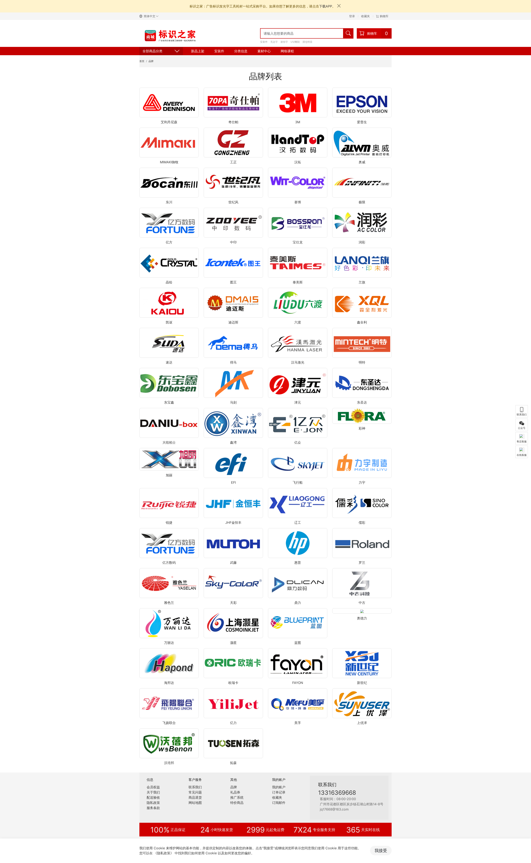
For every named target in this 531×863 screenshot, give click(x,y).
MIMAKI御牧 (169, 162)
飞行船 (298, 482)
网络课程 (287, 51)
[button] (150, 16)
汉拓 (297, 162)
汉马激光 (297, 362)
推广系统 (237, 797)
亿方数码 (169, 562)
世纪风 (233, 202)
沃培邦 (169, 763)
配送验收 (153, 797)
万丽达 (169, 643)
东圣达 (362, 402)
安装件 (264, 41)
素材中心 (264, 51)
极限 (362, 202)
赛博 (297, 202)
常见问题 (195, 792)
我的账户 (278, 787)
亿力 (233, 723)
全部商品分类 (152, 51)
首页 (141, 61)
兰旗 (362, 282)
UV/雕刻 (295, 41)
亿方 (169, 242)
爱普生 (362, 122)
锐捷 (169, 522)
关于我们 (153, 792)
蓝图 (297, 643)
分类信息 (240, 51)
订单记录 (278, 792)
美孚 (297, 723)
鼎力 (297, 603)
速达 (169, 362)
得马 (233, 362)
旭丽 (169, 475)
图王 (233, 282)
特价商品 (237, 803)
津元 (297, 402)
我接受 (381, 850)
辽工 (297, 522)
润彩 (362, 242)
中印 (233, 242)
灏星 (233, 643)
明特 (362, 362)
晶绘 (169, 282)
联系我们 (195, 787)
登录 (352, 16)
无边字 (274, 41)
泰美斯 (298, 282)
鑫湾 (233, 442)
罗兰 (362, 562)
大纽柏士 (169, 442)
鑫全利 (362, 322)
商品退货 (195, 797)
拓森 (233, 763)
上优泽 (362, 723)
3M (297, 122)
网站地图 (195, 803)
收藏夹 (365, 16)
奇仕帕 (233, 122)
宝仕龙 (298, 242)
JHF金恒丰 (233, 522)
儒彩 (362, 522)
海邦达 (169, 683)
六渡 (297, 322)
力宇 (362, 482)
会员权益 (153, 787)
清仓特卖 (307, 41)
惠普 (297, 562)
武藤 (233, 562)
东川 (169, 202)
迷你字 (284, 41)
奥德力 (362, 618)
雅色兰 (169, 603)
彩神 (362, 428)
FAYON (297, 683)
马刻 (233, 402)
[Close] (338, 5)
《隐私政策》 (164, 853)
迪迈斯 (233, 322)
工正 (233, 162)
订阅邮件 (278, 803)
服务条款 (153, 808)
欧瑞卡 (233, 683)
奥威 (362, 162)
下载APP (325, 6)
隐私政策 (153, 803)
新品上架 (197, 51)
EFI (233, 482)
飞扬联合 (169, 723)
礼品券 (235, 792)
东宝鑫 (169, 402)
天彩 (233, 603)
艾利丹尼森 (169, 122)
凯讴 (169, 322)
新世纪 (362, 683)
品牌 (151, 61)
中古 (362, 603)
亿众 (297, 442)
